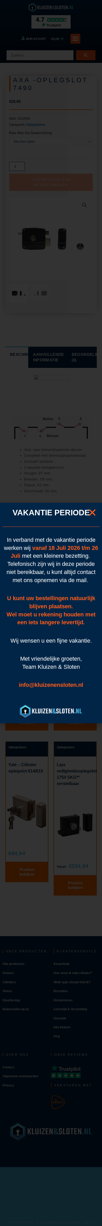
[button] (92, 512)
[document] (51, 613)
